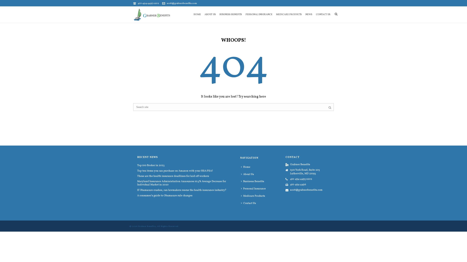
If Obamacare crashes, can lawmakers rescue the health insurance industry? (181, 190)
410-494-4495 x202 (148, 3)
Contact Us (323, 14)
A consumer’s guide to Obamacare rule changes (164, 195)
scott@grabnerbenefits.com (182, 3)
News (308, 14)
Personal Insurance (259, 14)
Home (197, 14)
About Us (210, 14)
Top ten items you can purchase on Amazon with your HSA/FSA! (175, 171)
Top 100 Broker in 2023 (151, 165)
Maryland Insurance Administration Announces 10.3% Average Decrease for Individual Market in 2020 (181, 183)
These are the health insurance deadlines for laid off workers (173, 176)
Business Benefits (230, 14)
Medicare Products (289, 14)
